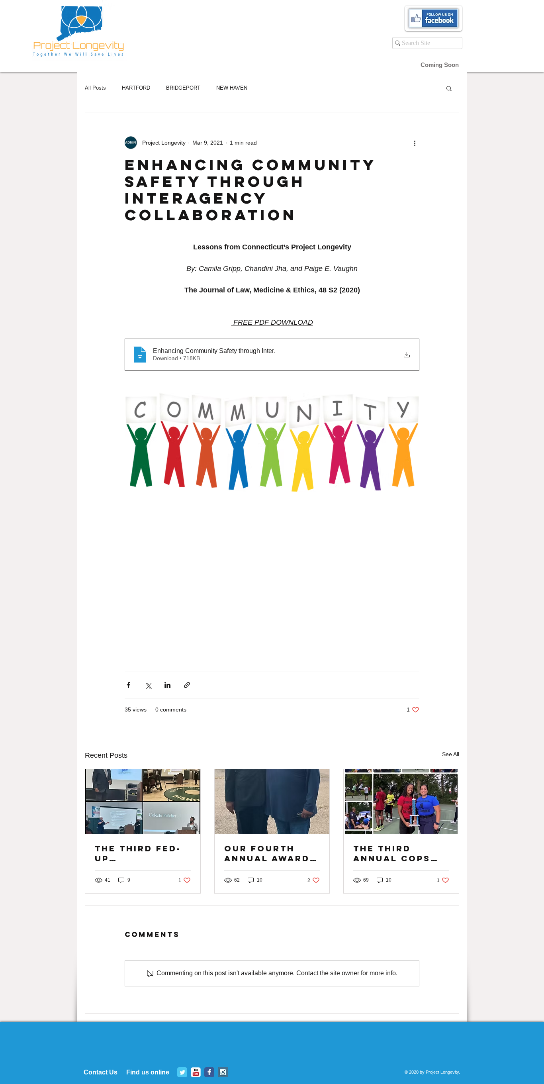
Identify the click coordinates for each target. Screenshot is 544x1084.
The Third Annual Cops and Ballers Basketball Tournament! (392, 853)
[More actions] (414, 142)
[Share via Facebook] (128, 685)
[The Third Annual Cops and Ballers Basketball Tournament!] (401, 801)
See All (450, 754)
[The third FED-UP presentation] (142, 801)
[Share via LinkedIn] (167, 685)
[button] (449, 88)
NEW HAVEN (231, 88)
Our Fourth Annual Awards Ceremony (270, 853)
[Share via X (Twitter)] (148, 685)
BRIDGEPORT (183, 88)
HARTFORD (136, 88)
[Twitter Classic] (182, 1072)
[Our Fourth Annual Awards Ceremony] (272, 801)
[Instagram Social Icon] (223, 1072)
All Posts (95, 88)
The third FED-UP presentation (138, 853)
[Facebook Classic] (209, 1072)
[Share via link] (187, 685)
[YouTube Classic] (196, 1072)
